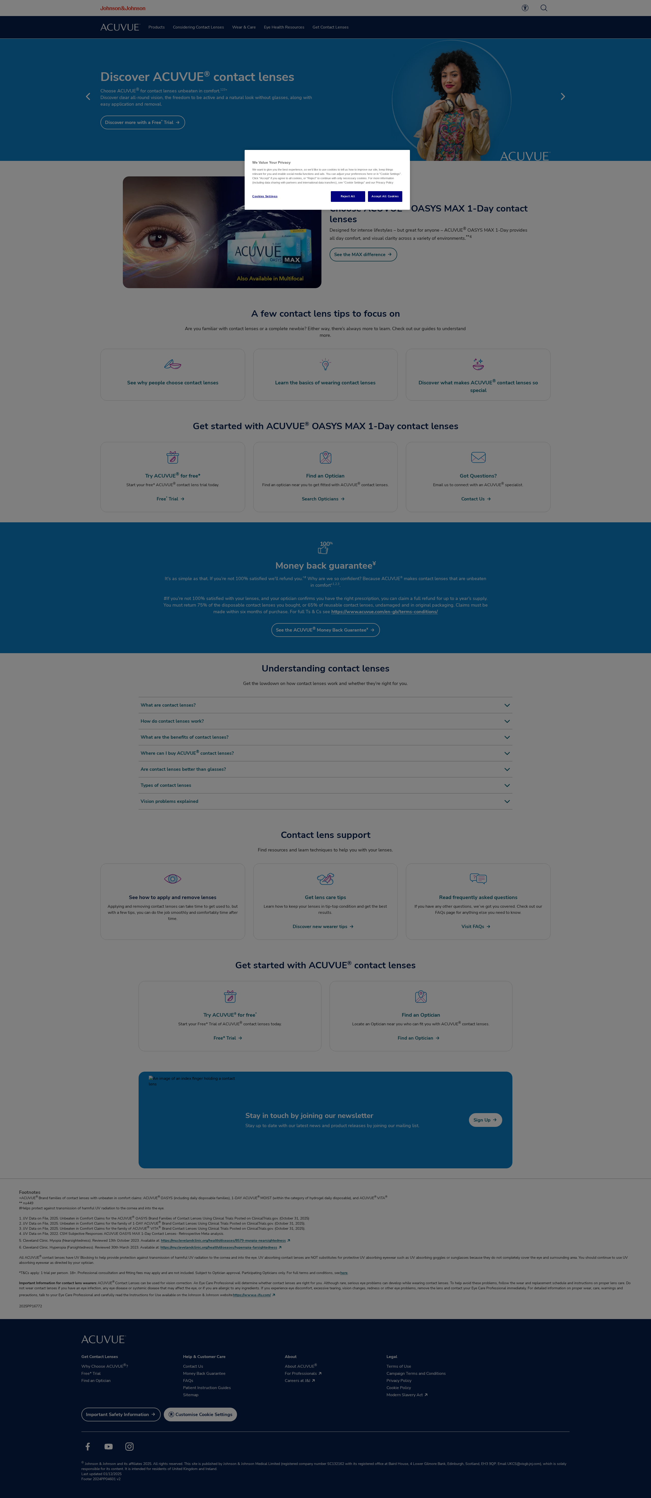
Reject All (348, 196)
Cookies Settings (264, 196)
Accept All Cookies (385, 196)
